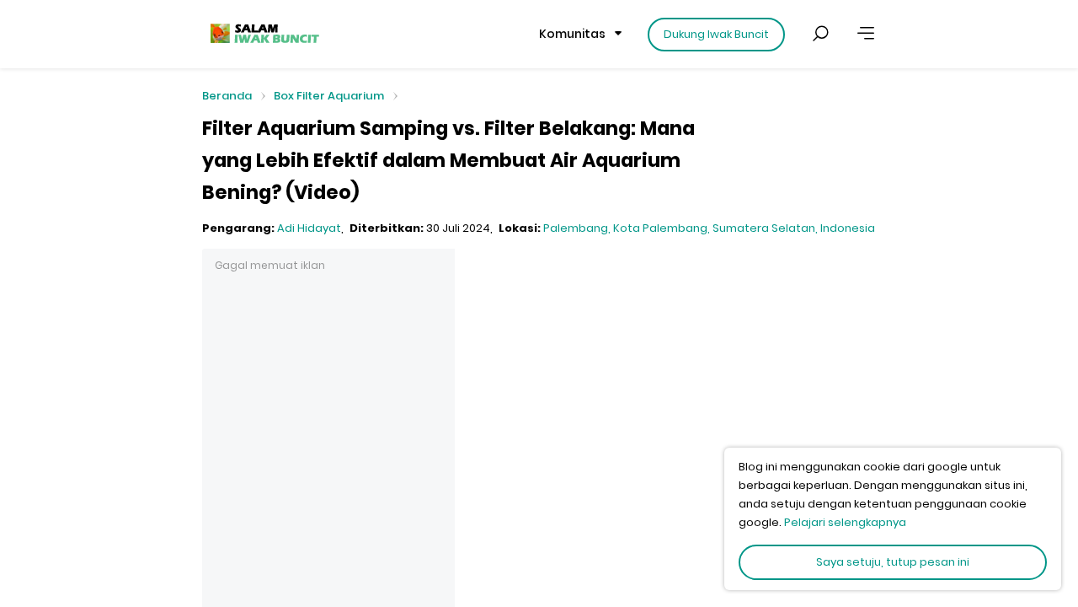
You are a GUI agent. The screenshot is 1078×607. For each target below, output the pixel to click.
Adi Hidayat (309, 228)
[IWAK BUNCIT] (263, 34)
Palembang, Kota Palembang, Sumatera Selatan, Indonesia (709, 228)
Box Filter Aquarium (329, 96)
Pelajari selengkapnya (845, 522)
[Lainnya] (866, 34)
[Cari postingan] (820, 34)
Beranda (227, 96)
